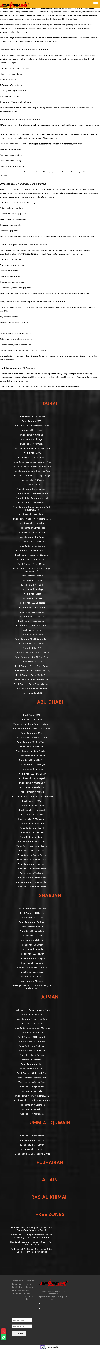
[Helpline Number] (3, 1331)
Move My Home (18, 1290)
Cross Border (17, 1280)
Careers (29, 1287)
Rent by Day (17, 1284)
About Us (29, 1280)
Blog (27, 1290)
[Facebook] (53, 1304)
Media (28, 1284)
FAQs (27, 1293)
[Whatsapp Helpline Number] (3, 1337)
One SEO (53, 1299)
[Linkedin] (53, 1313)
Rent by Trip (17, 1287)
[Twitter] (53, 1308)
